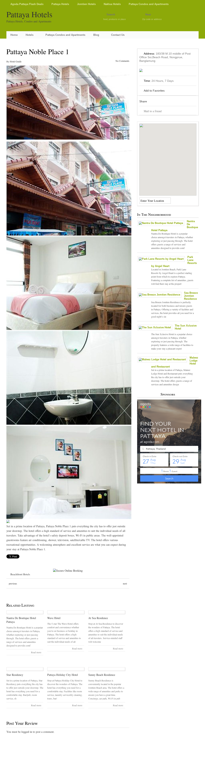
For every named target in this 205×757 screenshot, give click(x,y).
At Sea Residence (98, 618)
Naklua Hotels (112, 4)
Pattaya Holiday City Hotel (62, 675)
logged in (26, 732)
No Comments (122, 60)
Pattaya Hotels (60, 4)
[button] (168, 157)
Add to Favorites (154, 90)
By (8, 61)
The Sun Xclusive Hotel (186, 327)
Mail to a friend (153, 111)
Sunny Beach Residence (101, 675)
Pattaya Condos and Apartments (149, 4)
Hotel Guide (15, 61)
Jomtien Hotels (86, 4)
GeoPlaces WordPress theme (102, 753)
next (125, 583)
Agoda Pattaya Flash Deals (26, 4)
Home (14, 34)
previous (13, 583)
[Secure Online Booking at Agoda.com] (68, 570)
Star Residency (14, 675)
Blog (96, 34)
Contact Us (118, 34)
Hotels (29, 34)
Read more (36, 652)
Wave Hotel (53, 618)
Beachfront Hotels (20, 574)
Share (143, 101)
